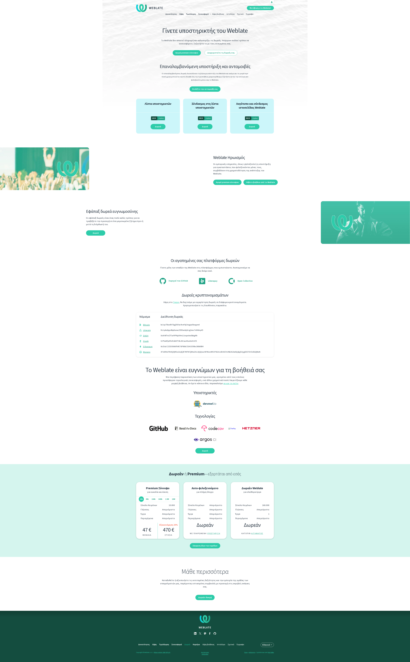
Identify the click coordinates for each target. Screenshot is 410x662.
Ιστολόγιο (230, 14)
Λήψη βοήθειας (218, 14)
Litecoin (147, 330)
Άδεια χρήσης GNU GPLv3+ (162, 652)
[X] (200, 633)
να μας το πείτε (230, 383)
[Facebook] (210, 633)
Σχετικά (240, 14)
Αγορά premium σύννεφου (186, 53)
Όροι (245, 652)
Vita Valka (271, 652)
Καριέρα (196, 644)
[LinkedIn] (195, 633)
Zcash (146, 341)
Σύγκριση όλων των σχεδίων (205, 545)
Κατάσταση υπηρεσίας (205, 653)
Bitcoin (146, 324)
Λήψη (181, 14)
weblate (205, 627)
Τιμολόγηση (191, 14)
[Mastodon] (205, 633)
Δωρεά (158, 126)
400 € (205, 118)
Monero (146, 352)
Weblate (156, 8)
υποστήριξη (213, 533)
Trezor (176, 302)
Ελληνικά (266, 645)
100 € (158, 118)
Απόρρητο (252, 652)
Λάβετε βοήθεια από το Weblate (260, 182)
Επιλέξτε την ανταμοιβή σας (205, 89)
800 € (252, 118)
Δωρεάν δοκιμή (205, 597)
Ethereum (147, 346)
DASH (145, 335)
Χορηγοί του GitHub (178, 280)
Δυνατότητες (171, 14)
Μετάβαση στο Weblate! (260, 8)
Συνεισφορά (203, 14)
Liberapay (212, 280)
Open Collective (245, 280)
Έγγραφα (249, 14)
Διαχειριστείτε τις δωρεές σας (221, 53)
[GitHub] (214, 633)
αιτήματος (257, 533)
